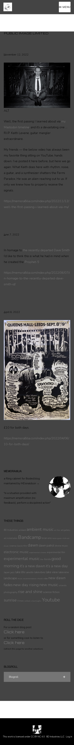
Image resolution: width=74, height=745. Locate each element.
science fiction (51, 592)
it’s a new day (57, 566)
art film (57, 530)
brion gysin (57, 538)
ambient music (40, 529)
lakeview (64, 572)
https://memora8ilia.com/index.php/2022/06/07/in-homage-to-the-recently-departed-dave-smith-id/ (37, 278)
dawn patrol (46, 546)
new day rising (26, 584)
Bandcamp (29, 537)
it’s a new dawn (32, 566)
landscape (10, 578)
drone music (61, 545)
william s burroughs (32, 601)
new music (48, 584)
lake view (52, 572)
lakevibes (39, 572)
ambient (22, 530)
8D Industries (11, 530)
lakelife (30, 572)
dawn (33, 545)
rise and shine (30, 591)
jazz (12, 572)
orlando (63, 585)
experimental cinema (37, 552)
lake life (20, 572)
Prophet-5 (32, 262)
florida (47, 559)
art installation (10, 538)
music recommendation (27, 578)
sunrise (10, 600)
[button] (37, 677)
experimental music (22, 559)
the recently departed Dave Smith (46, 250)
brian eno (47, 538)
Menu (66, 7)
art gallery (65, 530)
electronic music (16, 551)
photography (10, 592)
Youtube (51, 599)
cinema (12, 545)
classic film (22, 545)
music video (42, 578)
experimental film (56, 552)
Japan (7, 572)
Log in (69, 736)
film (41, 559)
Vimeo (20, 600)
